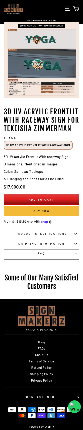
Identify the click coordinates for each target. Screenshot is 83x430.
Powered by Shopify (41, 426)
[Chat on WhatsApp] (74, 406)
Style (10, 137)
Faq (41, 253)
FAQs (41, 348)
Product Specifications (41, 233)
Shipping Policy (41, 374)
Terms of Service (41, 361)
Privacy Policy (41, 380)
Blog (41, 342)
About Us (41, 355)
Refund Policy (41, 367)
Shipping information (41, 243)
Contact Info (40, 397)
